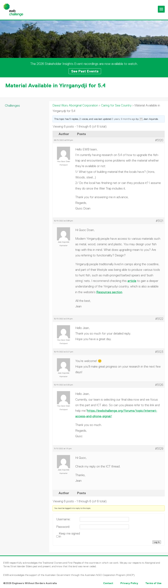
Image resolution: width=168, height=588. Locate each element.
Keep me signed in (69, 535)
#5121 (159, 221)
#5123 (159, 352)
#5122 (159, 318)
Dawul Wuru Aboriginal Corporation (75, 105)
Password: (63, 526)
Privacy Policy (129, 583)
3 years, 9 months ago (123, 119)
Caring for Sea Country (116, 105)
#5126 (159, 385)
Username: (63, 519)
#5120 (159, 140)
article (131, 281)
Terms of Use (153, 583)
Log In (157, 542)
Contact (108, 583)
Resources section (109, 292)
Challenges (12, 105)
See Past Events (84, 71)
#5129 (159, 448)
